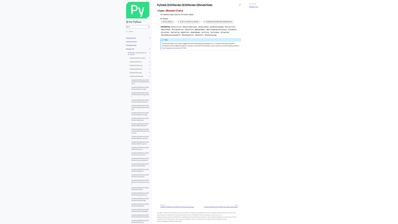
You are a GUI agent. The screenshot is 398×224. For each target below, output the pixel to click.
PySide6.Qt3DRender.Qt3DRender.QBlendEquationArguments (140, 131)
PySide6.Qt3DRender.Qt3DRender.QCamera (140, 148)
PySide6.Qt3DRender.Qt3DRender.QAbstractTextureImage (140, 107)
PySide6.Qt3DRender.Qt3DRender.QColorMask (140, 176)
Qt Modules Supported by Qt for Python (137, 53)
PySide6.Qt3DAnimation (137, 58)
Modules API (130, 49)
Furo (180, 221)
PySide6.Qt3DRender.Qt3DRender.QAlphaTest (140, 119)
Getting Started (131, 38)
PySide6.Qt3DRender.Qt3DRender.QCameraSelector (140, 159)
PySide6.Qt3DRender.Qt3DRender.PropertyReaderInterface (140, 82)
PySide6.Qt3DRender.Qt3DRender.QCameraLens (140, 154)
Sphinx (165, 221)
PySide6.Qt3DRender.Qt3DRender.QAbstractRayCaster (140, 95)
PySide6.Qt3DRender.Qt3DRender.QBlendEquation (140, 125)
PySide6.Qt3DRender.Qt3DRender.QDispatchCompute (140, 216)
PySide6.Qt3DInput (136, 69)
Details (165, 18)
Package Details (131, 45)
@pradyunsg (174, 221)
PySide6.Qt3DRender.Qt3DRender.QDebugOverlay (140, 194)
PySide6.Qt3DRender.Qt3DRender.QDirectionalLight (140, 210)
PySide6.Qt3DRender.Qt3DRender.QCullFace (140, 188)
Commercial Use (131, 41)
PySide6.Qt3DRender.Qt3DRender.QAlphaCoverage (140, 114)
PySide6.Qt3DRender (136, 76)
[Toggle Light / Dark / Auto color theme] (240, 5)
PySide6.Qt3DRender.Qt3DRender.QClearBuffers (140, 165)
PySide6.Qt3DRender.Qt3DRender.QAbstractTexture (140, 101)
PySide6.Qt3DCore (136, 62)
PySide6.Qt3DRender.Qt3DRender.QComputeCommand (140, 182)
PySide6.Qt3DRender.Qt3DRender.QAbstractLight (140, 88)
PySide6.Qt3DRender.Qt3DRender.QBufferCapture (140, 143)
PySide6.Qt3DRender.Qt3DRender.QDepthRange (140, 199)
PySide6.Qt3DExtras (136, 65)
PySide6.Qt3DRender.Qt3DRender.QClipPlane (140, 170)
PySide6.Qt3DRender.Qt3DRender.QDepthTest (140, 205)
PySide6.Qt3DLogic (136, 72)
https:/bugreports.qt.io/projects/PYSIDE (174, 48)
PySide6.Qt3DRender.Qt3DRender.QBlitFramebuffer (140, 137)
